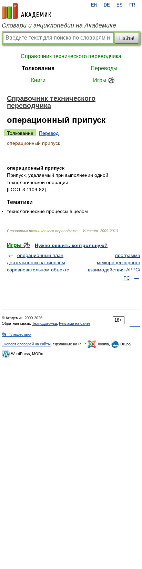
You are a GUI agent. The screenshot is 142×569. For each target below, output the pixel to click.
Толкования (38, 68)
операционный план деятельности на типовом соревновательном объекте (38, 262)
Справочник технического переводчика (71, 56)
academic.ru (26, 11)
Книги (38, 80)
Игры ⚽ (104, 80)
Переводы (104, 68)
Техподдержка (44, 323)
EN (94, 5)
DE (107, 5)
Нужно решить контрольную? (71, 245)
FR (132, 5)
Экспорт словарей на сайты (26, 344)
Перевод (49, 133)
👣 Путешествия (16, 334)
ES (119, 5)
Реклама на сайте (74, 323)
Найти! (126, 38)
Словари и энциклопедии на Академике (59, 25)
